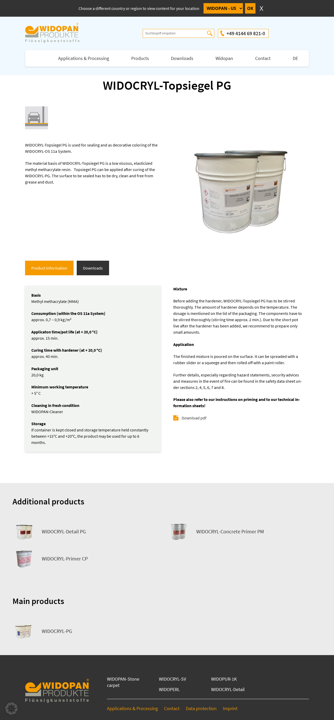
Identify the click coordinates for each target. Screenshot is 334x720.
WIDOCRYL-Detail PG (64, 531)
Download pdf (194, 417)
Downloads (182, 58)
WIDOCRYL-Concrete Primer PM (230, 531)
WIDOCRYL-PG (57, 631)
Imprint (230, 708)
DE (295, 58)
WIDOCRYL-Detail (228, 689)
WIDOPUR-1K (224, 679)
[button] (11, 708)
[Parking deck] (36, 117)
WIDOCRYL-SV (172, 679)
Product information (49, 268)
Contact (263, 58)
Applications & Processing (83, 58)
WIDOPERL (169, 689)
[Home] (57, 33)
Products (140, 58)
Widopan (224, 58)
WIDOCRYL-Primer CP (65, 558)
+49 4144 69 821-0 (245, 33)
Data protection (201, 708)
